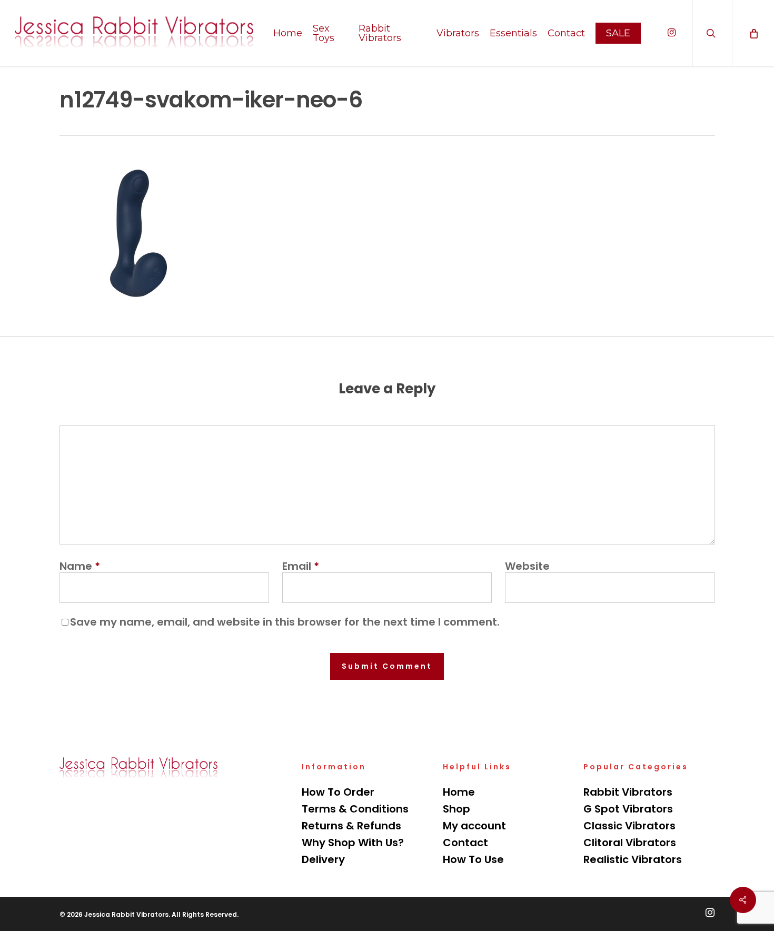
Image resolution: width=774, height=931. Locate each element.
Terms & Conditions (355, 809)
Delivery (323, 859)
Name (79, 566)
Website (527, 566)
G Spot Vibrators (628, 809)
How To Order (338, 792)
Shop (456, 809)
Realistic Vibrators (632, 859)
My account (474, 825)
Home (459, 792)
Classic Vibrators (629, 825)
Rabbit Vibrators (627, 792)
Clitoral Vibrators (629, 842)
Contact (465, 842)
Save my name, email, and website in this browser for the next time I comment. (285, 622)
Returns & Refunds (351, 825)
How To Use (473, 859)
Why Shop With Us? (353, 842)
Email (300, 566)
